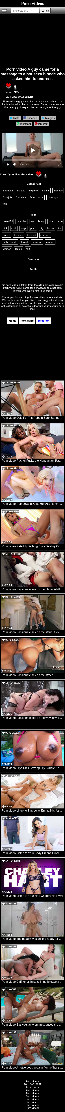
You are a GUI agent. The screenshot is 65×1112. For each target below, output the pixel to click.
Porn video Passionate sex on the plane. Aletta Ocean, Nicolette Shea (33, 589)
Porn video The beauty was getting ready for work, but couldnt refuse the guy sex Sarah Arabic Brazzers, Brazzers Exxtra (33, 938)
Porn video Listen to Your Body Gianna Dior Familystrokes (33, 853)
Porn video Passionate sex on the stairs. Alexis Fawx (33, 632)
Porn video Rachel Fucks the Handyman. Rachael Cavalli (33, 460)
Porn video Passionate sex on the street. (27, 675)
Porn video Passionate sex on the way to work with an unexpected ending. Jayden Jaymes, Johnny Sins (33, 717)
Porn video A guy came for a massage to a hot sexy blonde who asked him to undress (33, 74)
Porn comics (32, 1087)
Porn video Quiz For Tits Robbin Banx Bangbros (32, 417)
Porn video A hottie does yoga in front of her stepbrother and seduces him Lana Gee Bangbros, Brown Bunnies (33, 1067)
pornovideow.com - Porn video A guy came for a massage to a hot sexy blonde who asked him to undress (34, 287)
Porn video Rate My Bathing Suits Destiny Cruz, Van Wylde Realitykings (33, 546)
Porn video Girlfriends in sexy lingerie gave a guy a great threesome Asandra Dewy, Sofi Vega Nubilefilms (33, 981)
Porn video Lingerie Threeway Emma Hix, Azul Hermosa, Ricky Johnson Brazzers (33, 810)
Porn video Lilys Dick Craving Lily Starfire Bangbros (33, 768)
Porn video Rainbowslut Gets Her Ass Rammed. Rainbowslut (33, 503)
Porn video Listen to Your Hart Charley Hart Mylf (32, 895)
